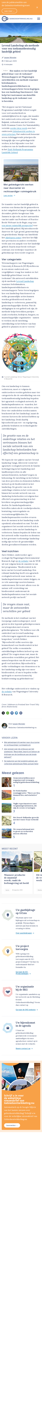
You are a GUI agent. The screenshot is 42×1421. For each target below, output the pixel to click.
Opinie (7, 890)
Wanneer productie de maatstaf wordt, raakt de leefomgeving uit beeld (16, 879)
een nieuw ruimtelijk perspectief (17, 225)
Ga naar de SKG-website (26, 1010)
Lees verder (8, 195)
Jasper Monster (10, 57)
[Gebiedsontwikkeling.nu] (17, 18)
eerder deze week (18, 128)
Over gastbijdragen (24, 933)
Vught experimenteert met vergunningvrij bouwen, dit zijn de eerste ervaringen (25, 805)
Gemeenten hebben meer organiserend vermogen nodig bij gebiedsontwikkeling (26, 780)
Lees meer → (9, 11)
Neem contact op (23, 1048)
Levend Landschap (25, 281)
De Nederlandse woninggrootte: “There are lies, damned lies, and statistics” (26, 793)
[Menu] (38, 18)
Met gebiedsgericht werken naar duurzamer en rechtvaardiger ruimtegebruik (20, 188)
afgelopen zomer (13, 237)
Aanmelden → (12, 1125)
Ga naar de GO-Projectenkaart (22, 973)
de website (23, 561)
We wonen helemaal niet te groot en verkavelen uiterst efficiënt (23, 831)
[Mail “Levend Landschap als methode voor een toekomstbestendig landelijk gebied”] (20, 713)
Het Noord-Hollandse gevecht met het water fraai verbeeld (26, 818)
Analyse (5, 70)
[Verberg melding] (37, 7)
